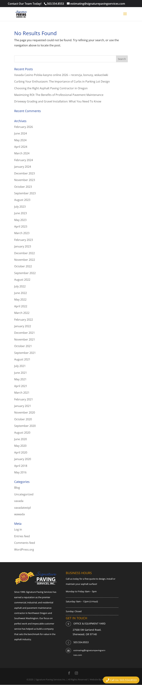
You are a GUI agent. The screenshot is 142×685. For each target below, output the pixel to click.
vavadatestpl (22, 508)
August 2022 (22, 280)
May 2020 (20, 446)
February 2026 (23, 127)
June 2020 (20, 439)
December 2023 (24, 173)
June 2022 (20, 293)
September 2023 (25, 193)
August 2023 (22, 200)
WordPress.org (24, 549)
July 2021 (20, 366)
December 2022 (24, 253)
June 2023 (20, 213)
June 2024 (20, 133)
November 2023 (24, 180)
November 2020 (24, 412)
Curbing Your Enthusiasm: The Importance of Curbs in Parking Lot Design (62, 81)
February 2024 (23, 160)
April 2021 (20, 386)
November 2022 (24, 260)
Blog (17, 487)
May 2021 (20, 379)
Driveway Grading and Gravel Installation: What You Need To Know (57, 101)
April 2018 (20, 466)
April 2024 (20, 147)
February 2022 (23, 319)
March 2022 (21, 313)
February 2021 (23, 399)
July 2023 (20, 206)
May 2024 (20, 140)
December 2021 (24, 333)
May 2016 (20, 472)
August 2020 (22, 432)
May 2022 (20, 299)
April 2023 (20, 226)
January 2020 (22, 459)
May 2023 (20, 220)
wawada (19, 514)
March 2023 (21, 233)
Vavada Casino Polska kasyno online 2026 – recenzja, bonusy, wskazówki (61, 75)
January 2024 (22, 167)
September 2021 (25, 353)
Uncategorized (23, 494)
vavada (18, 501)
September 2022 (25, 273)
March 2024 (21, 153)
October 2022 (23, 266)
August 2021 (22, 359)
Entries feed (22, 536)
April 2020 (20, 452)
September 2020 (25, 426)
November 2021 (24, 339)
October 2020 (23, 419)
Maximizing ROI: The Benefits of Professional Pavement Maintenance (58, 95)
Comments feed (24, 543)
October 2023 (23, 187)
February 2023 (23, 240)
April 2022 (20, 306)
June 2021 (20, 373)
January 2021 (22, 406)
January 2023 (22, 246)
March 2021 (21, 392)
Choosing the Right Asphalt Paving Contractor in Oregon (51, 88)
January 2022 (22, 326)
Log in (18, 529)
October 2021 (23, 346)
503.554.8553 (55, 4)
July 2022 (20, 286)
